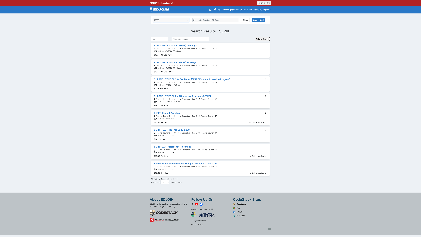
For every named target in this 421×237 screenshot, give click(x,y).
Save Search (263, 39)
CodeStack (240, 204)
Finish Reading (264, 3)
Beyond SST (241, 216)
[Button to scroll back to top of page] (269, 229)
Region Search (223, 9)
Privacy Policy (197, 224)
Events (237, 9)
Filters (245, 20)
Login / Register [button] (263, 10)
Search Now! (258, 20)
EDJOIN (239, 212)
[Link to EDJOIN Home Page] (159, 10)
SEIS (237, 208)
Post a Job (247, 9)
